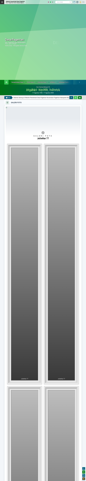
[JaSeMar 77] (24, 385)
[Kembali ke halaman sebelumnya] (83, 475)
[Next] (79, 82)
